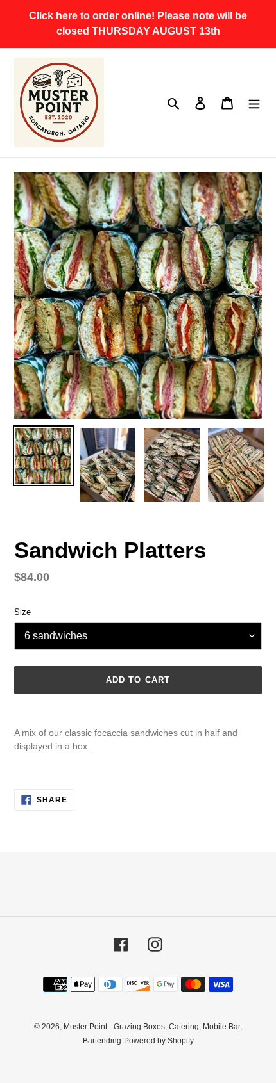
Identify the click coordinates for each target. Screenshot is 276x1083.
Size (22, 612)
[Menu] (254, 103)
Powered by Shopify (159, 1040)
